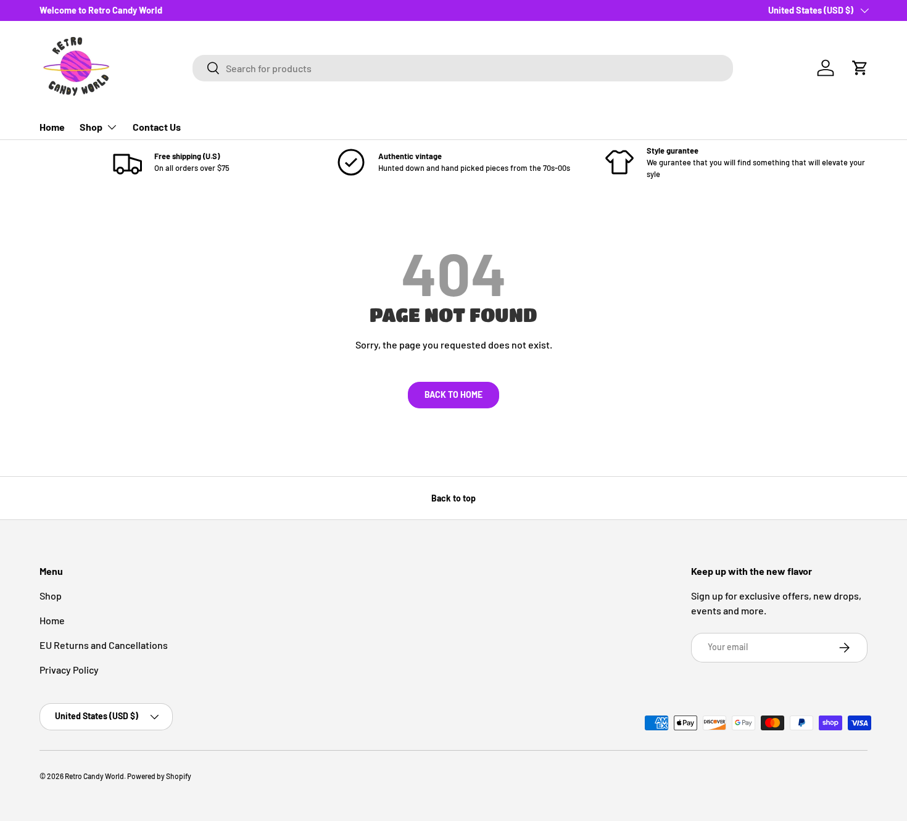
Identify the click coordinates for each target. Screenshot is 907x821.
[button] (860, 67)
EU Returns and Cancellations (103, 645)
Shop (91, 127)
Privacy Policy (69, 669)
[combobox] (463, 68)
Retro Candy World (94, 776)
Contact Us (157, 127)
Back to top (453, 498)
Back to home (453, 394)
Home (52, 127)
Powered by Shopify (159, 776)
